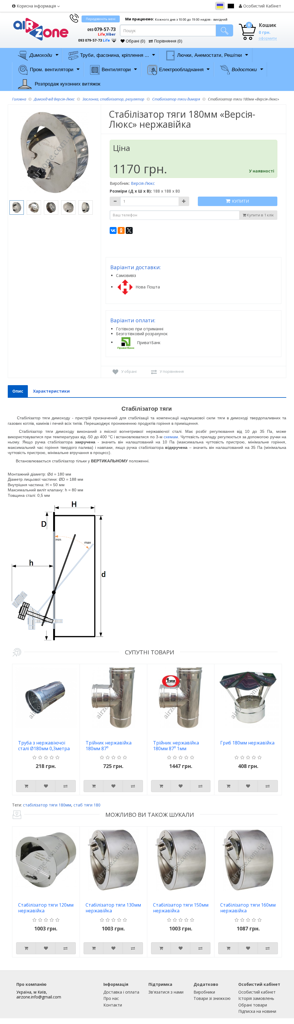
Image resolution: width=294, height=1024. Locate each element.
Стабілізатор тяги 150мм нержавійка (180, 908)
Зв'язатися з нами (165, 992)
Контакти (112, 1005)
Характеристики (51, 391)
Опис (17, 391)
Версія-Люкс (143, 183)
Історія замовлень (256, 998)
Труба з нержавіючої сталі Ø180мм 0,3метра (44, 746)
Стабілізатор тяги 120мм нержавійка (46, 908)
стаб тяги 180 (87, 805)
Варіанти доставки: (135, 267)
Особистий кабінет (257, 992)
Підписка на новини (257, 1011)
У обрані (129, 371)
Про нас (111, 998)
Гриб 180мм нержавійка (247, 743)
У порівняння (172, 371)
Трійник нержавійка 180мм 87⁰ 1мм (176, 746)
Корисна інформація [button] (36, 6)
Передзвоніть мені (100, 19)
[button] (92, 35)
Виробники (204, 992)
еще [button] (114, 39)
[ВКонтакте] (113, 230)
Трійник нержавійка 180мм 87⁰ (108, 746)
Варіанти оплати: (132, 320)
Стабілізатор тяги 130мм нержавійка (113, 908)
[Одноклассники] (121, 230)
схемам (171, 437)
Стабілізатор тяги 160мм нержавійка (248, 908)
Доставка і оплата (121, 992)
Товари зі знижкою (212, 998)
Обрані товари (252, 1005)
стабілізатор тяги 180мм (47, 805)
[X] (129, 230)
